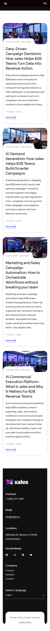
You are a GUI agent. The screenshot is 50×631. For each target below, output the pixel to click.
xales (18, 111)
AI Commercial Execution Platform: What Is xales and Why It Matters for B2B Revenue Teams (24, 387)
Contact (10, 578)
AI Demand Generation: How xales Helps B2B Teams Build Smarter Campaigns (25, 164)
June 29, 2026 (12, 41)
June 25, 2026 (12, 146)
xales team (26, 41)
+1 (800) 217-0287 (15, 498)
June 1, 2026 (12, 255)
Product (10, 111)
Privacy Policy (25, 622)
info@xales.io (13, 516)
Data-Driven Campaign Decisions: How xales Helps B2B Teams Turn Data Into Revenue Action (24, 59)
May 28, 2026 (12, 369)
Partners (10, 574)
